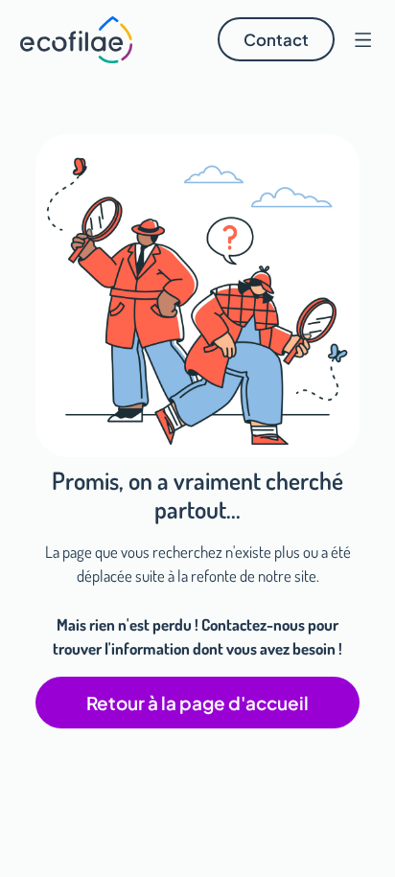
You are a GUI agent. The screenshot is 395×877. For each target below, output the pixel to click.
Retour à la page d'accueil (197, 702)
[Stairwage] (76, 39)
